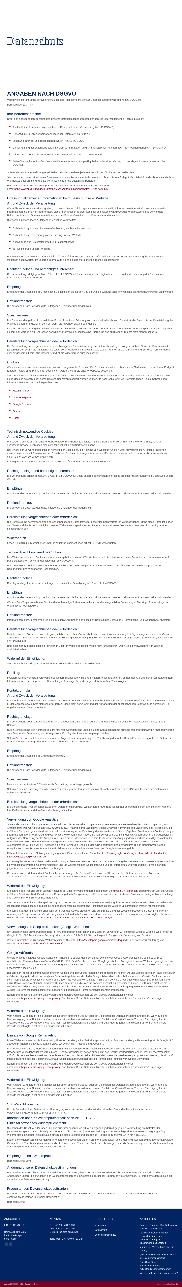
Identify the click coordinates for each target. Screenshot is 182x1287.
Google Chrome (22, 404)
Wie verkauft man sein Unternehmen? (159, 1273)
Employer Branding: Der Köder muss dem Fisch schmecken (158, 1227)
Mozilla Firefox (21, 390)
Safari (16, 418)
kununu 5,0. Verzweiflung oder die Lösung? (157, 1249)
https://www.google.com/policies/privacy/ (40, 943)
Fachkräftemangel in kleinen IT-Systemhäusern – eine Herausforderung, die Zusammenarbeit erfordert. (155, 1237)
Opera (16, 411)
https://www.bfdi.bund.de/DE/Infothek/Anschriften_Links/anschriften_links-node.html (61, 189)
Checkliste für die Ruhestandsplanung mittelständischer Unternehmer (155, 1265)
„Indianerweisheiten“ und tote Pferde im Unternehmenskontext (158, 1256)
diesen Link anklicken (125, 890)
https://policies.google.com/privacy (40, 998)
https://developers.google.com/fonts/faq (99, 940)
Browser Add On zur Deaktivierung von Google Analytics (82, 917)
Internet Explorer (22, 397)
